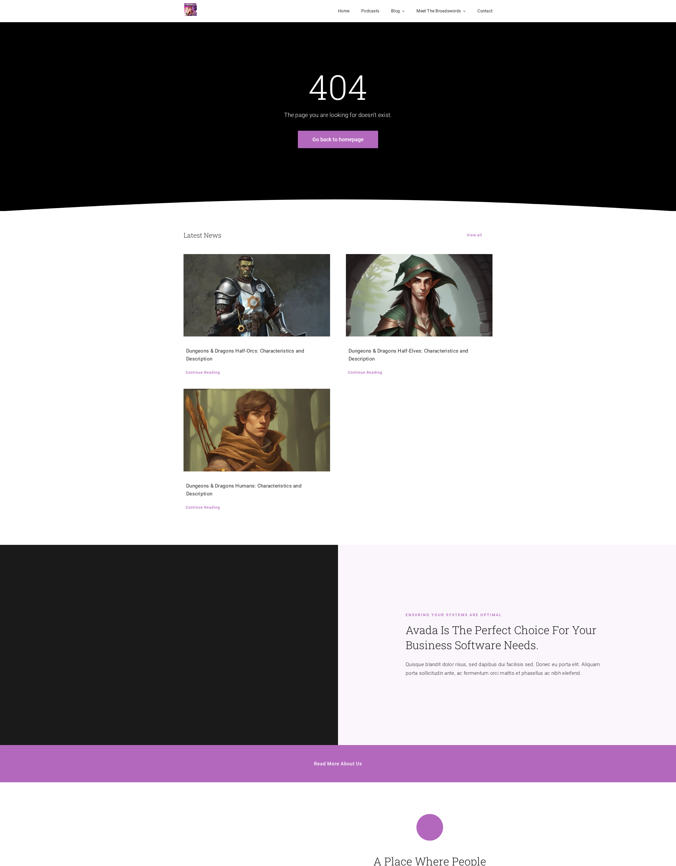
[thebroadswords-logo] (190, 5)
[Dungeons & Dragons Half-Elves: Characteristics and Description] (419, 295)
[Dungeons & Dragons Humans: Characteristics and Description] (257, 430)
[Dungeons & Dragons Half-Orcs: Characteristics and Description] (257, 295)
